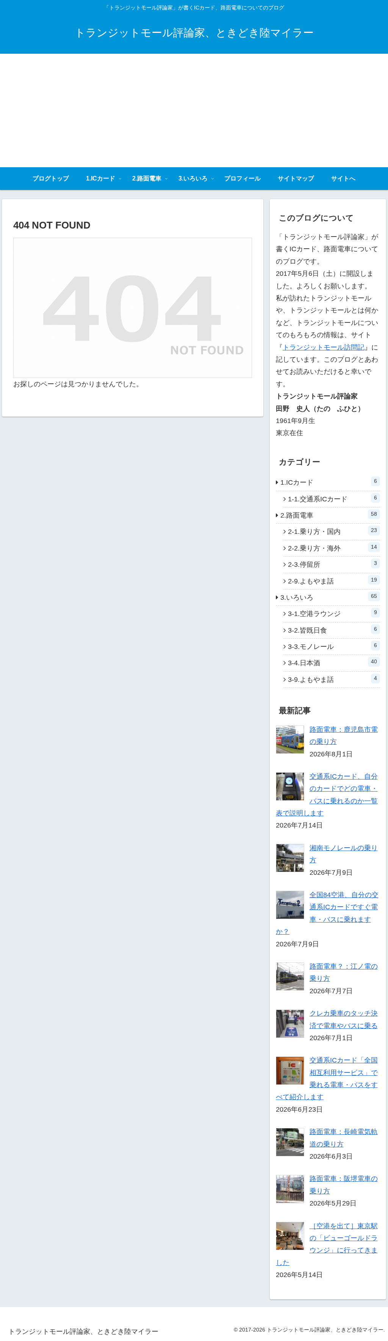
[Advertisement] (194, 110)
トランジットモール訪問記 (324, 347)
